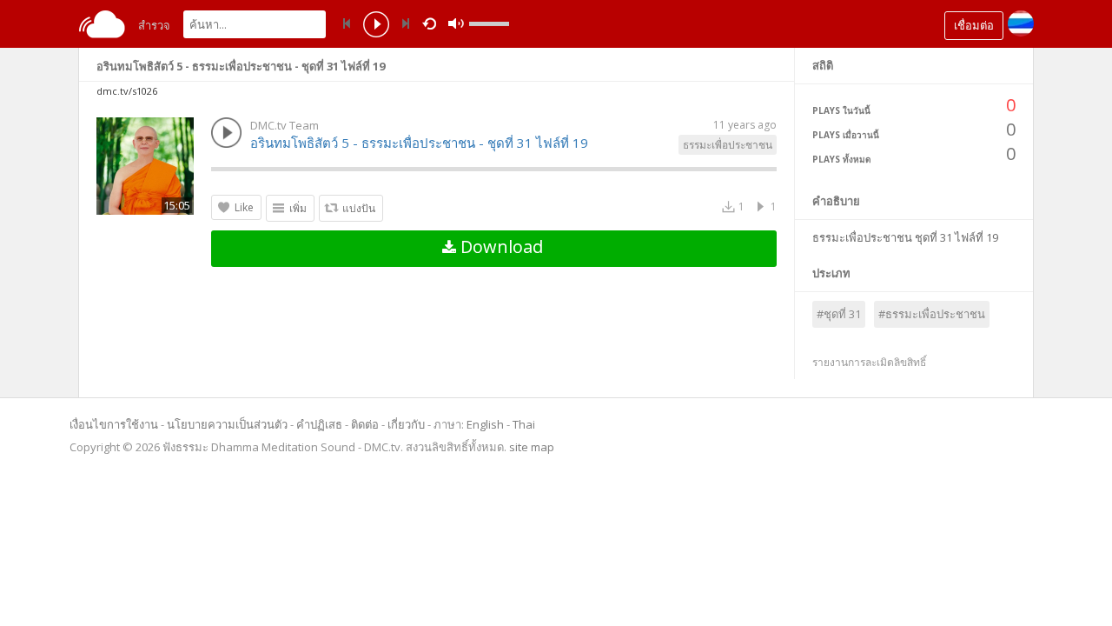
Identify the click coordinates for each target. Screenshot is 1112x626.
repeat (432, 22)
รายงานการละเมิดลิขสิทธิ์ (869, 362)
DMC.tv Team (284, 125)
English (485, 424)
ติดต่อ (365, 424)
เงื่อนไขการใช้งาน (114, 424)
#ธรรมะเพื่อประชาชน (931, 314)
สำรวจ (154, 25)
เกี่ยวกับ (406, 424)
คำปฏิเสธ (319, 424)
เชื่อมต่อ (974, 25)
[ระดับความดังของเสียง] (489, 24)
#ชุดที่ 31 (839, 314)
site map (531, 447)
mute (456, 23)
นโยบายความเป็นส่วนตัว (227, 424)
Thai (524, 424)
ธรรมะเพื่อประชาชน (727, 144)
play (376, 26)
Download (499, 246)
